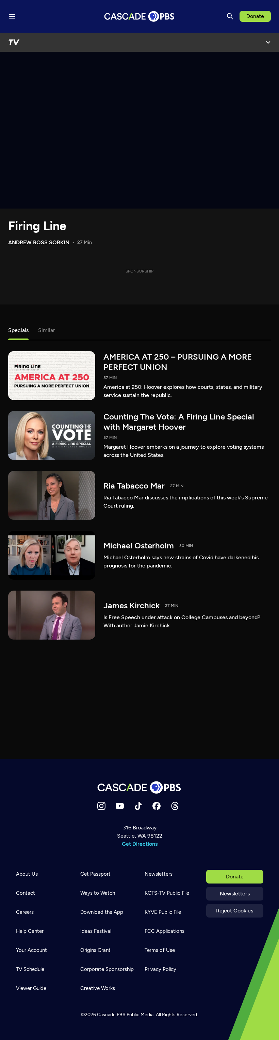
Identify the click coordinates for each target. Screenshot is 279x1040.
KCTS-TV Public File (167, 893)
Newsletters (235, 893)
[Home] (139, 787)
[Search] (230, 16)
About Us (27, 874)
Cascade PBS (111, 1015)
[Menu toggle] (12, 16)
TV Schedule (30, 969)
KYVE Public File (163, 912)
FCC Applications (164, 931)
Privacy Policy (160, 969)
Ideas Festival (95, 931)
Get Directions (140, 844)
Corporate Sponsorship (107, 969)
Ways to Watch (97, 893)
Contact (25, 893)
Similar (46, 330)
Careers (25, 912)
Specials (18, 330)
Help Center (30, 931)
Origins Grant (95, 950)
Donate (255, 16)
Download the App (101, 912)
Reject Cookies (234, 910)
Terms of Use (160, 950)
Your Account (31, 950)
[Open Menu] (268, 42)
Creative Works (97, 988)
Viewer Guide (31, 988)
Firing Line (37, 226)
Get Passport (95, 874)
